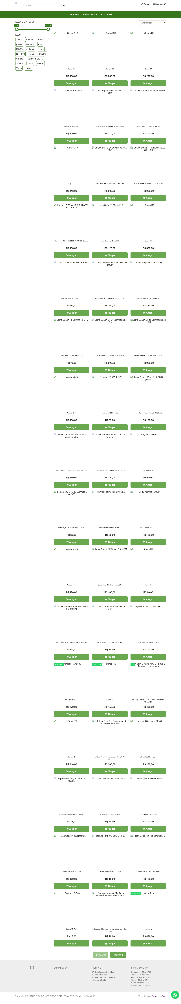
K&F (40, 44)
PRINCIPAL (74, 14)
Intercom (30, 44)
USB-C (40, 63)
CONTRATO (106, 14)
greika (19, 44)
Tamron (19, 63)
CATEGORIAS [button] (89, 14)
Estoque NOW (158, 996)
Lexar (41, 49)
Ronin (31, 53)
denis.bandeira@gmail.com (105, 972)
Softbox (19, 58)
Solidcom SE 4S (35, 58)
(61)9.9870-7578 (100, 974)
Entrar (146, 4)
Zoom (19, 68)
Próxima (117, 954)
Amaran (30, 39)
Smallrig (42, 53)
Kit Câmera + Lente (25, 49)
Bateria (40, 39)
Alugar (73, 83)
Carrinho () (160, 4)
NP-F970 (20, 53)
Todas (19, 39)
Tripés (30, 63)
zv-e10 (29, 68)
